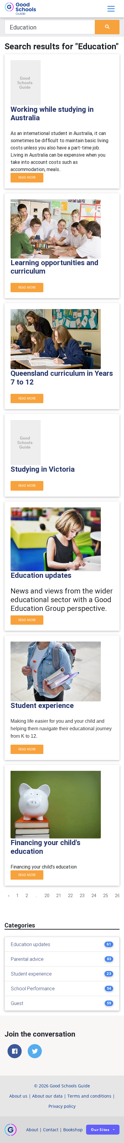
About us (18, 1096)
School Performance (33, 988)
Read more (27, 177)
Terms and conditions (89, 1096)
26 (117, 895)
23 (82, 895)
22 (70, 895)
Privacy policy (62, 1106)
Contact (50, 1129)
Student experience (31, 974)
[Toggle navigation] (111, 8)
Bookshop (73, 1129)
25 (105, 895)
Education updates (30, 944)
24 (93, 895)
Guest (17, 1003)
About (32, 1129)
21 (58, 895)
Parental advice (27, 959)
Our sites (100, 1129)
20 (47, 895)
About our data (47, 1096)
